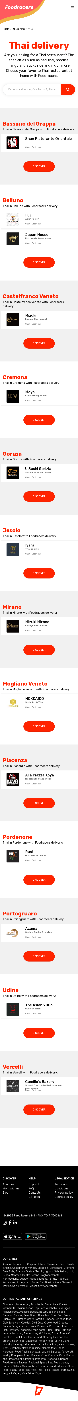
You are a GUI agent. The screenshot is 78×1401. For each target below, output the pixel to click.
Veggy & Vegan (11, 1373)
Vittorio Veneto (49, 1286)
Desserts (42, 1326)
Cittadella (43, 1267)
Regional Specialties (40, 1362)
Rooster (7, 1366)
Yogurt (39, 1373)
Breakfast (44, 1315)
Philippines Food (20, 1355)
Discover (39, 166)
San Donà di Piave (50, 1282)
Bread (33, 1315)
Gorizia (30, 1271)
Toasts (55, 1369)
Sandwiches (29, 1366)
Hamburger (22, 1304)
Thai (39, 1369)
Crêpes (63, 1322)
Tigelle (46, 1369)
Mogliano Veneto (49, 1275)
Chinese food (63, 1319)
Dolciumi (54, 1326)
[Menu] (72, 7)
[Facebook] (10, 1222)
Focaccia (24, 1330)
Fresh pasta (38, 1330)
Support (34, 1184)
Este (11, 1271)
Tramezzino (67, 1369)
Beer (26, 1315)
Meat (5, 1348)
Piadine (35, 1355)
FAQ (31, 1188)
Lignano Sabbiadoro (55, 1271)
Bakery (43, 1311)
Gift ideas (44, 1333)
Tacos (21, 1369)
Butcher (21, 1319)
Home (6, 29)
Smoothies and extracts (52, 1366)
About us (8, 1184)
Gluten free (51, 1304)
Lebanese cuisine (33, 1344)
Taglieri (21, 1308)
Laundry (7, 1344)
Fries (57, 1330)
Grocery (47, 1337)
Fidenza (20, 1271)
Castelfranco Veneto (24, 1267)
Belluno (41, 1264)
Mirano (35, 1275)
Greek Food (20, 1337)
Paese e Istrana (38, 1278)
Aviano (7, 1264)
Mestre (26, 1275)
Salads (17, 1366)
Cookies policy (64, 1196)
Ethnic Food (67, 1326)
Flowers (13, 1330)
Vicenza (34, 1286)
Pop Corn (39, 1308)
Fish (5, 1330)
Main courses (66, 1344)
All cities (19, 29)
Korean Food (46, 1340)
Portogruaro (23, 1282)
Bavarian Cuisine (12, 1315)
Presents (40, 1359)
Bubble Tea (9, 1319)
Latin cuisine (62, 1340)
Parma (52, 1278)
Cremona (69, 1267)
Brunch (68, 1315)
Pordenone (9, 1282)
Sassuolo (67, 1282)
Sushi (13, 1369)
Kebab (29, 1308)
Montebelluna (10, 1278)
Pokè (21, 1359)
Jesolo (39, 1271)
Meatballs (15, 1348)
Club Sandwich (11, 1322)
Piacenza (63, 1278)
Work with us (11, 1188)
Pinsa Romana (49, 1355)
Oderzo (23, 1278)
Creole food (51, 1322)
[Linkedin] (15, 1222)
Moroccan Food (12, 1351)
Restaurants (61, 1362)
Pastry (6, 1355)
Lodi (71, 1271)
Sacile (35, 1282)
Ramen (64, 1359)
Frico (50, 1330)
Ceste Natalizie (35, 1319)
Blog (5, 1192)
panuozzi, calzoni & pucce (45, 1351)
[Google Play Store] (36, 1236)
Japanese (32, 1340)
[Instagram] (5, 1222)
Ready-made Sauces (15, 1362)
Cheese (50, 1319)
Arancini (24, 1311)
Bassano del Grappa (24, 1264)
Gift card (34, 1196)
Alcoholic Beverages (58, 1308)
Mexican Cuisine (31, 1348)
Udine (15, 1286)
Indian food (18, 1340)
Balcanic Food (56, 1311)
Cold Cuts (37, 1322)
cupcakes (30, 1326)
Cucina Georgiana (13, 1326)
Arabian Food (10, 1311)
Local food (51, 1344)
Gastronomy (31, 1333)
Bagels (34, 1311)
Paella (25, 1351)
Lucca (6, 1275)
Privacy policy (64, 1192)
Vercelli (24, 1286)
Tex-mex (31, 1369)
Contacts (35, 1192)
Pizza (62, 1355)
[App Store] (12, 1236)
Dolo (5, 1271)
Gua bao (58, 1337)
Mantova (16, 1275)
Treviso (7, 1286)
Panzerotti (67, 1351)
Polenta (29, 1359)
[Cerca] (68, 89)
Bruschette (37, 1304)
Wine (24, 1373)
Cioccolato (9, 1304)
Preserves (53, 1359)
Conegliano (56, 1267)
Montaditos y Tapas (53, 1348)
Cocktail (25, 1322)
